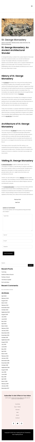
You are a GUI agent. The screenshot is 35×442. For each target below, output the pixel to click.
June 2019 (4, 346)
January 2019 (5, 358)
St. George (6, 82)
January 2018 (5, 386)
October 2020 (5, 310)
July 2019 (4, 344)
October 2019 (5, 337)
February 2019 (5, 356)
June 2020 (4, 319)
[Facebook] (13, 423)
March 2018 (4, 381)
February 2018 (5, 383)
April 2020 (4, 323)
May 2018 (4, 376)
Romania (25, 42)
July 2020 (4, 316)
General (14, 42)
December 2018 (5, 360)
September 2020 (6, 312)
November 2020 (5, 307)
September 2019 (5, 340)
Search (3, 263)
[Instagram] (21, 423)
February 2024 (5, 298)
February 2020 (5, 328)
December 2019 (5, 333)
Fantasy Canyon (6, 277)
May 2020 (4, 321)
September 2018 (5, 367)
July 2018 (4, 372)
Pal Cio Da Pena (5, 282)
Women (18, 409)
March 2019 (4, 353)
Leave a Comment (6, 42)
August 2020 (5, 314)
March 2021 (4, 303)
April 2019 (4, 351)
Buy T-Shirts (17, 407)
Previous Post (17, 199)
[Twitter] (17, 423)
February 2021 (5, 305)
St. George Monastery (7, 164)
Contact (17, 418)
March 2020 (5, 326)
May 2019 (4, 349)
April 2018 (4, 379)
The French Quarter (6, 279)
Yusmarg (4, 272)
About (17, 415)
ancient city (9, 116)
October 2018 (5, 365)
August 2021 (5, 300)
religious (22, 177)
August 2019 (5, 342)
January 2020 (5, 330)
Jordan (21, 42)
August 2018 (5, 370)
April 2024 (4, 296)
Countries (17, 404)
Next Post (17, 202)
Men (17, 412)
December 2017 (5, 388)
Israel (17, 42)
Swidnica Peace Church (8, 274)
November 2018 (5, 363)
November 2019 (5, 335)
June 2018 (4, 374)
